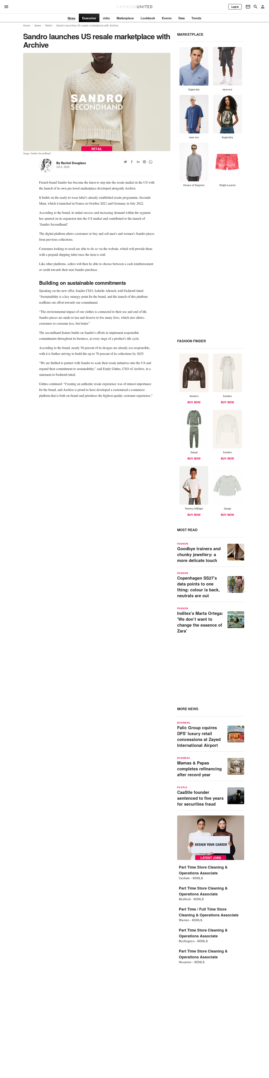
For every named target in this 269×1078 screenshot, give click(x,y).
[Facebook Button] (132, 162)
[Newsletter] (248, 6)
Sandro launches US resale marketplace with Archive (87, 25)
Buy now (193, 402)
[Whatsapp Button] (151, 162)
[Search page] (255, 6)
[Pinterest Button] (144, 162)
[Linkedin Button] (138, 162)
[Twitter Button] (125, 162)
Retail (48, 25)
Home (26, 25)
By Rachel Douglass (71, 163)
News (37, 25)
